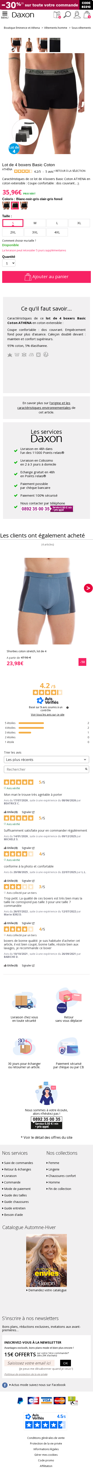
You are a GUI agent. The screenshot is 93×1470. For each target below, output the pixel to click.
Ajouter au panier (50, 276)
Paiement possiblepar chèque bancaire (35, 485)
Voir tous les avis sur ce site (47, 714)
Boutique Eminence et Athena (22, 28)
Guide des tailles (15, 1195)
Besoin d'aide (13, 1214)
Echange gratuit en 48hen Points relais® (37, 474)
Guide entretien (15, 1208)
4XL (57, 232)
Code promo (46, 1460)
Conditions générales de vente (46, 1438)
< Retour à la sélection (69, 171)
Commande (12, 1182)
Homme (54, 1182)
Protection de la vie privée (46, 1443)
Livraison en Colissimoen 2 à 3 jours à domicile (38, 462)
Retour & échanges (17, 1169)
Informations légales (46, 1449)
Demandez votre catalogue (47, 1290)
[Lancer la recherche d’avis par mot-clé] (86, 769)
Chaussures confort (62, 1175)
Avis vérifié (13, 788)
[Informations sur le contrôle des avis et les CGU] (67, 707)
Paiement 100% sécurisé (39, 495)
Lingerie (53, 1169)
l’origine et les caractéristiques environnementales (44, 405)
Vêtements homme (55, 28)
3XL (35, 232)
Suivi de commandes (18, 1162)
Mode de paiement (17, 1188)
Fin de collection (59, 1188)
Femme (53, 1162)
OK (65, 1363)
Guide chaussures (16, 1201)
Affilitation (46, 1466)
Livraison (10, 1175)
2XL (13, 232)
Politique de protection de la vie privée (25, 1374)
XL (79, 223)
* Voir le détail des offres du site (46, 1137)
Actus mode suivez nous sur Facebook (38, 1384)
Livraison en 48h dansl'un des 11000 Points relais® (42, 450)
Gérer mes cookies (46, 1455)
